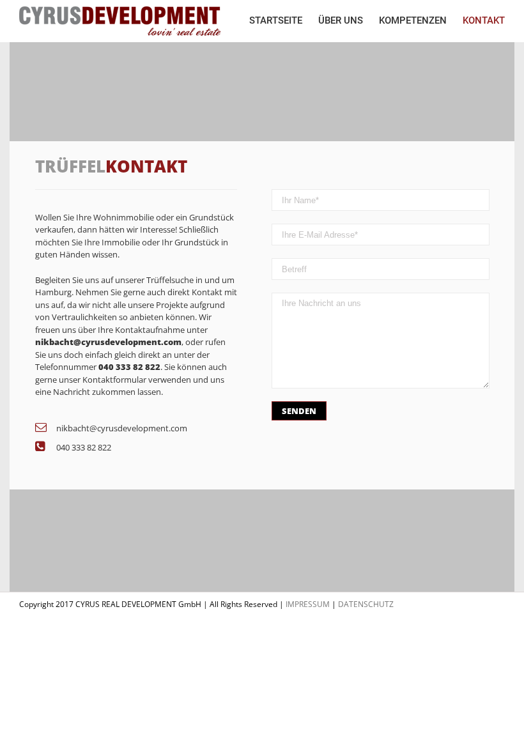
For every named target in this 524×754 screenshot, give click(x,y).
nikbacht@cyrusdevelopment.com (121, 428)
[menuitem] (283, 21)
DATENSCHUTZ (366, 604)
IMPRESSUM (308, 604)
